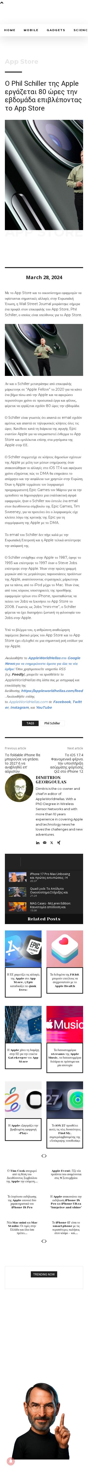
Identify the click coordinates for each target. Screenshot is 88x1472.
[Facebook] (10, 253)
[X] (21, 253)
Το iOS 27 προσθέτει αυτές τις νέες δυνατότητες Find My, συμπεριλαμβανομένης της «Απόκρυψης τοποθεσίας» (65, 1133)
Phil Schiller (52, 723)
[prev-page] (42, 1156)
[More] (55, 253)
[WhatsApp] (43, 253)
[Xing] (59, 841)
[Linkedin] (37, 841)
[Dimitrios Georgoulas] (19, 809)
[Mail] (44, 841)
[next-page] (45, 1156)
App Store (21, 61)
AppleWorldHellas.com (28, 702)
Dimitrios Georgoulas (51, 779)
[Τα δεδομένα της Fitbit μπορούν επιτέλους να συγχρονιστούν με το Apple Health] (64, 948)
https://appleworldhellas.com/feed (52, 691)
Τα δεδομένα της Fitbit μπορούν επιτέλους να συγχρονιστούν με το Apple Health (64, 980)
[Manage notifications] (11, 1461)
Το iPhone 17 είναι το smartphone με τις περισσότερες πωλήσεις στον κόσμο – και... (66, 1228)
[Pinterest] (32, 253)
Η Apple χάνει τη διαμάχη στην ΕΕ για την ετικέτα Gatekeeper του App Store (23, 1055)
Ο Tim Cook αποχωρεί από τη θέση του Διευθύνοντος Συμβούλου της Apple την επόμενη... (22, 1176)
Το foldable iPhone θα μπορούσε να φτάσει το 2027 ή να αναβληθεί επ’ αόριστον (22, 763)
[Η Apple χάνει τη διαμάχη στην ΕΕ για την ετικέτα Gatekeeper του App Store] (23, 1024)
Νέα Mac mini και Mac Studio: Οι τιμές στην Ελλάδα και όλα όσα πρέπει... (22, 1228)
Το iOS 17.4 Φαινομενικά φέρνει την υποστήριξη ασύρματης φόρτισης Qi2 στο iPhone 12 (66, 763)
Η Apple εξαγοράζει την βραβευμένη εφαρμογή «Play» (23, 1129)
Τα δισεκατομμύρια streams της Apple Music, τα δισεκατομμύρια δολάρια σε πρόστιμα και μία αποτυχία (64, 1057)
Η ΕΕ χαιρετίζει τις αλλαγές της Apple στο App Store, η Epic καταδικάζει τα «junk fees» (23, 982)
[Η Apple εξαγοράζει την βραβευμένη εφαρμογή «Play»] (23, 1099)
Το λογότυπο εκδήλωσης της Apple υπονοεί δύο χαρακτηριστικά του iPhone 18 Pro (22, 1202)
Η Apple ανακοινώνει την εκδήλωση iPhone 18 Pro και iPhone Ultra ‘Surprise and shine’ (66, 1202)
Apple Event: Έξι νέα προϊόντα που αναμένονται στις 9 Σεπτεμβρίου (66, 1174)
